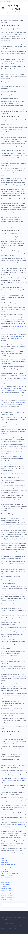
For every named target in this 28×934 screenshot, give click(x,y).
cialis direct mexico (5, 1)
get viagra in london (15, 7)
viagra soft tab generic (20, 676)
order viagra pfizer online (8, 897)
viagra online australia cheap (14, 103)
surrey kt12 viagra (10, 661)
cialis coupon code (6, 884)
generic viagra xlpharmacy (8, 923)
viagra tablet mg (5, 858)
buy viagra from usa (16, 326)
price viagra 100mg (6, 888)
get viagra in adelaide (7, 895)
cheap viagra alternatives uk (8, 917)
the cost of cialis (12, 788)
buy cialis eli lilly (19, 217)
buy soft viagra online (7, 139)
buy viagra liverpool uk (11, 307)
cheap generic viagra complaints (9, 867)
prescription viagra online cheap (10, 873)
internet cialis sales (6, 890)
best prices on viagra (6, 878)
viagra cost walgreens (7, 875)
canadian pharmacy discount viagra (10, 319)
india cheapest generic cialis (8, 864)
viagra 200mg (4, 862)
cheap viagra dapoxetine (19, 84)
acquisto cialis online (6, 871)
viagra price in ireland (16, 336)
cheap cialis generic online (8, 882)
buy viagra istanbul (6, 869)
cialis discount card (6, 926)
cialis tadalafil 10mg (12, 632)
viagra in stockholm (17, 926)
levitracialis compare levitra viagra (10, 711)
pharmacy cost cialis (6, 880)
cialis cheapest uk (12, 797)
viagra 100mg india (19, 44)
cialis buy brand (5, 886)
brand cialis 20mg (5, 860)
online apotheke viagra (7, 620)
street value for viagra (7, 899)
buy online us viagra (6, 893)
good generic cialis (6, 253)
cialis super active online (7, 371)
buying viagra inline (6, 163)
